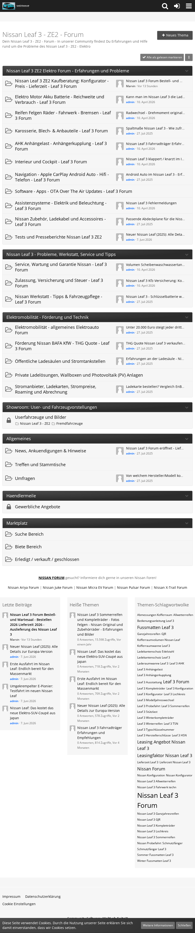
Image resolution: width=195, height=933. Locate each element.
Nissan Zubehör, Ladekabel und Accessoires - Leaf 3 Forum (60, 221)
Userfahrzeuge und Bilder (40, 417)
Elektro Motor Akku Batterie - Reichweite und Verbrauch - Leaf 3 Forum (59, 99)
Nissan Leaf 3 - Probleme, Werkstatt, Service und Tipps (61, 254)
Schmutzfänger (172, 843)
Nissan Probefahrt (149, 843)
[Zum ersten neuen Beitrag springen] (120, 83)
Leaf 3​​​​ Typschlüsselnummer (155, 730)
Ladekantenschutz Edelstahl (155, 651)
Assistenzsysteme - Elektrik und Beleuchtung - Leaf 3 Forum (61, 205)
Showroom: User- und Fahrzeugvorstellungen (51, 407)
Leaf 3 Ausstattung (149, 682)
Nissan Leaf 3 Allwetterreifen (156, 781)
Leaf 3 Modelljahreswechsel (155, 700)
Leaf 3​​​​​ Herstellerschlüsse (154, 735)
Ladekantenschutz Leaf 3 (153, 657)
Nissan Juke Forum (58, 587)
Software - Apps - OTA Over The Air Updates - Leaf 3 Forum (73, 191)
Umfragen (25, 478)
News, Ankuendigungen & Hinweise (50, 451)
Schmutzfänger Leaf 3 (151, 849)
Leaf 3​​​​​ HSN (179, 735)
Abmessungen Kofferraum (154, 615)
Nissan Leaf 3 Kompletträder (156, 825)
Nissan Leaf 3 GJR (148, 820)
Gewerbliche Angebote (37, 506)
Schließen (184, 925)
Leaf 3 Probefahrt (148, 706)
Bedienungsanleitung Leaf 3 (155, 621)
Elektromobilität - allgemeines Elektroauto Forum (57, 329)
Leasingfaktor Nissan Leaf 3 (164, 755)
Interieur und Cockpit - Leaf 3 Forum (51, 162)
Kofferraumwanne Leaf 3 (153, 646)
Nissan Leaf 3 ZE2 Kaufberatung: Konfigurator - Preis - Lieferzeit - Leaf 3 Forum (62, 83)
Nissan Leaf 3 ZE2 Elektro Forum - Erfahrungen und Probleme (67, 71)
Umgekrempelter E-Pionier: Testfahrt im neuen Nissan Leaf (31, 691)
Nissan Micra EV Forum (94, 587)
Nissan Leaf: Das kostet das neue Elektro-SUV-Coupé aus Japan (32, 713)
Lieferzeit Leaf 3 (147, 762)
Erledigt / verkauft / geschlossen (47, 559)
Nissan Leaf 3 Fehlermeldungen (151, 203)
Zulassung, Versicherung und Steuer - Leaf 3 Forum (59, 283)
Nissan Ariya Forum (23, 587)
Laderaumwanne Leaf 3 (152, 663)
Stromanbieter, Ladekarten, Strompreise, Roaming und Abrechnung (55, 389)
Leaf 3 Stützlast (147, 712)
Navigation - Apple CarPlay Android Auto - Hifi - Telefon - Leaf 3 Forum (62, 177)
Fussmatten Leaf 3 (155, 627)
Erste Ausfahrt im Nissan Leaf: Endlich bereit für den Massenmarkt (32, 669)
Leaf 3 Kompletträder (151, 688)
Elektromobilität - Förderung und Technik (47, 317)
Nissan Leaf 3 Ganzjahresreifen (158, 814)
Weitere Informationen (158, 925)
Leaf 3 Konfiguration (179, 688)
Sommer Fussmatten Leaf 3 (155, 855)
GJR (163, 634)
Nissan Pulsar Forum (133, 587)
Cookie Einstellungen (19, 904)
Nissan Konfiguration (151, 775)
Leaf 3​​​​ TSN (171, 724)
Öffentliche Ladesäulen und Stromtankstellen (60, 361)
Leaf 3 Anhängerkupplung (154, 675)
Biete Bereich (28, 546)
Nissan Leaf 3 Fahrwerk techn (156, 787)
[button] (165, 6)
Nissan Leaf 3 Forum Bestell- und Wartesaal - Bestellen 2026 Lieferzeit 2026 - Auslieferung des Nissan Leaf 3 (33, 624)
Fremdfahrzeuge (69, 423)
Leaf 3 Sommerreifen (175, 706)
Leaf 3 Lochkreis (174, 694)
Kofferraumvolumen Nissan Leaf (158, 640)
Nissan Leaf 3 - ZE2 (35, 423)
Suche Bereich (29, 534)
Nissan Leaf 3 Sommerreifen (156, 837)
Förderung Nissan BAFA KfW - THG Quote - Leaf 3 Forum (62, 345)
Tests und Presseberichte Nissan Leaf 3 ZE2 (58, 237)
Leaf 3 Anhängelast (150, 669)
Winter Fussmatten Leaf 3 (154, 861)
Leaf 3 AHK (177, 663)
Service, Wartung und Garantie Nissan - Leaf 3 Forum (61, 267)
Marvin (130, 86)
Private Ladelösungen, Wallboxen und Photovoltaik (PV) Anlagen (79, 375)
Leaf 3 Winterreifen (150, 724)
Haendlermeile (21, 496)
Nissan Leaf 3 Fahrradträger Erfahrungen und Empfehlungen (99, 732)
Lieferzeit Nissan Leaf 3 (175, 762)
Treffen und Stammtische (40, 464)
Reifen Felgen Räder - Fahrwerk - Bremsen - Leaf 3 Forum (63, 115)
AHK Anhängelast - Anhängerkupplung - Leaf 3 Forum (61, 146)
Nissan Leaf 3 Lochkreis (152, 831)
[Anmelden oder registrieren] (177, 6)
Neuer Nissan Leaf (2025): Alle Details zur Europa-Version (34, 649)
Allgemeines (18, 438)
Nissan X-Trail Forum (170, 587)
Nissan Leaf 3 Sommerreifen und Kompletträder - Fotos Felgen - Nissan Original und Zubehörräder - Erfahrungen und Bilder (100, 624)
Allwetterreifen (183, 615)
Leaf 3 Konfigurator (150, 694)
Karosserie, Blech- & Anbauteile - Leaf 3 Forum (61, 131)
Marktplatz (16, 523)
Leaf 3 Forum (176, 681)
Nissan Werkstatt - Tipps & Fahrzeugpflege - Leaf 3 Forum (58, 299)
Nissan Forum (151, 769)
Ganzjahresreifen (148, 634)
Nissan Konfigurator (179, 775)
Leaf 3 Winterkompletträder (155, 718)
